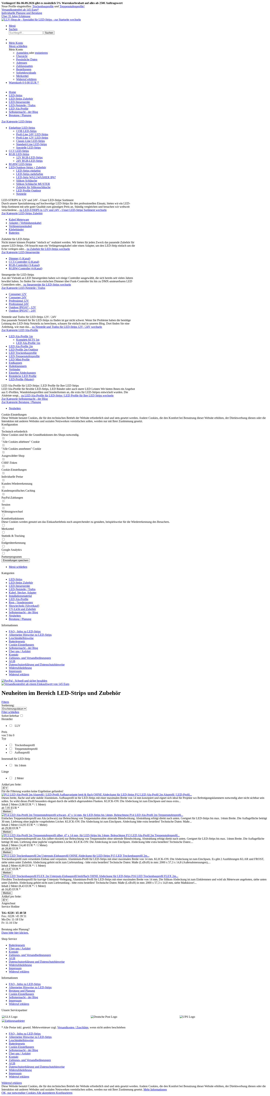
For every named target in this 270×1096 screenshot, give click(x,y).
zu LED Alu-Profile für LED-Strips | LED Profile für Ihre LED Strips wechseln (67, 395)
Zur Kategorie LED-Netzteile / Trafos (23, 287)
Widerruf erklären (26, 79)
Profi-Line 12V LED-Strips (32, 137)
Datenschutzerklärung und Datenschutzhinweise (37, 664)
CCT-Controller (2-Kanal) (24, 261)
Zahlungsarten (24, 66)
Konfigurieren (64, 1092)
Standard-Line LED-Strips (31, 144)
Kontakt (13, 654)
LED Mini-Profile (19, 359)
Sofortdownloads (26, 72)
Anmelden (22, 52)
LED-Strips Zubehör (21, 582)
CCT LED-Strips (19, 150)
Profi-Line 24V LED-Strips (32, 134)
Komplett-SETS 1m (27, 339)
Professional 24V (19, 304)
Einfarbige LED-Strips (22, 127)
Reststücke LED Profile (22, 376)
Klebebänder (16, 229)
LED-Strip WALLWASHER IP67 (36, 177)
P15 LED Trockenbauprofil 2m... (130, 855)
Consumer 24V (18, 297)
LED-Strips (15, 579)
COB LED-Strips (26, 131)
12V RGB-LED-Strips (29, 157)
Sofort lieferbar (10, 715)
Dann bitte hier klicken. (15, 932)
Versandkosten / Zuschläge (72, 1027)
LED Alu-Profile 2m (21, 346)
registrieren (41, 52)
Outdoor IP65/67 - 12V (22, 307)
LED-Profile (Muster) (21, 379)
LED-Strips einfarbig (28, 170)
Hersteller (7, 719)
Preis (4, 731)
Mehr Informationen (155, 1089)
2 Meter (19, 778)
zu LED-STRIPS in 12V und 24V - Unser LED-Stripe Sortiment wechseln (63, 210)
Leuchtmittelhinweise (21, 638)
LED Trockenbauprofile (23, 352)
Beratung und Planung (22, 990)
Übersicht (21, 56)
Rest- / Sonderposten (21, 602)
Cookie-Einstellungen (21, 644)
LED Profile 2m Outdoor (23, 349)
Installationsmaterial (20, 595)
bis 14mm (20, 765)
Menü (12, 25)
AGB (12, 661)
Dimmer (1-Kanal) (19, 258)
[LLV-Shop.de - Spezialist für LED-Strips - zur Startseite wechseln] (41, 19)
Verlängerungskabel (20, 226)
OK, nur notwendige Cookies (18, 1092)
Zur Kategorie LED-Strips (16, 121)
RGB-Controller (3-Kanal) (24, 265)
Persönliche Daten (26, 59)
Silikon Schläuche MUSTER (33, 183)
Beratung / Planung (20, 619)
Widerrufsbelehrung (20, 667)
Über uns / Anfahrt (19, 651)
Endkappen (15, 362)
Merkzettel (22, 75)
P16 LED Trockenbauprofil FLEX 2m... (154, 876)
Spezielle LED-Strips (28, 147)
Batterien (14, 232)
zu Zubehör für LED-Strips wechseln (48, 248)
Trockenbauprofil (25, 745)
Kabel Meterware (19, 219)
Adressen (21, 62)
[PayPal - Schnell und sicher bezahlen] (24, 680)
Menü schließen (18, 46)
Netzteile (21, 193)
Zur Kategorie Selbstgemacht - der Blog (24, 398)
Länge (5, 771)
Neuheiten (15, 615)
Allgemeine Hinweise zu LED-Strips (30, 634)
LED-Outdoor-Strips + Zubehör (27, 167)
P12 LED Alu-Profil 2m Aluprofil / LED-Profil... (163, 794)
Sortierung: (7, 705)
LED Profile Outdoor (28, 190)
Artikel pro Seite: (11, 784)
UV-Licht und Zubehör (22, 609)
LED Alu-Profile (18, 599)
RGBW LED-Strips (20, 164)
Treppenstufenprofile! (72, 6)
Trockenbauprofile (43, 6)
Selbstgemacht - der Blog (23, 612)
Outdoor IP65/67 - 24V (22, 310)
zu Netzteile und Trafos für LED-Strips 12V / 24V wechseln (67, 326)
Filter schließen (10, 712)
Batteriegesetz (17, 641)
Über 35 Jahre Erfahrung (15, 16)
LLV (17, 725)
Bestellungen (23, 69)
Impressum (15, 671)
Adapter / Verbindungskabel (25, 222)
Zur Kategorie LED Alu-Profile (19, 330)
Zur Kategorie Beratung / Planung (21, 402)
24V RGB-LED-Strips (29, 160)
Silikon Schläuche (26, 180)
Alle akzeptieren (46, 1092)
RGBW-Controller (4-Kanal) (25, 268)
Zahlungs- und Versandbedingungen (30, 657)
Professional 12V (19, 300)
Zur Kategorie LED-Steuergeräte (20, 252)
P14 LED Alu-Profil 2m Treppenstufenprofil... (156, 814)
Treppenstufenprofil (26, 748)
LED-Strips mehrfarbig (29, 174)
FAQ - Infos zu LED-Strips (25, 631)
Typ (3, 738)
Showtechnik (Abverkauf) (24, 605)
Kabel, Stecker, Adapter (22, 592)
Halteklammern (18, 366)
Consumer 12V (18, 294)
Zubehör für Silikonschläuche (33, 187)
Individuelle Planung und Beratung (21, 13)
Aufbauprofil (22, 752)
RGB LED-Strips (19, 154)
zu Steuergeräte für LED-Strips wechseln (47, 284)
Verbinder (14, 369)
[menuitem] (139, 26)
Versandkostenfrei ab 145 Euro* (20, 9)
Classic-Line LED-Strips (30, 141)
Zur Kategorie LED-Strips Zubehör (22, 213)
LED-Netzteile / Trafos (22, 589)
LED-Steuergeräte (19, 585)
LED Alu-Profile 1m (21, 336)
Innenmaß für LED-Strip (15, 758)
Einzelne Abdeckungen (22, 372)
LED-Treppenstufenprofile (24, 356)
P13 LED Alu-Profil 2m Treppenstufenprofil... (153, 835)
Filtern (5, 702)
